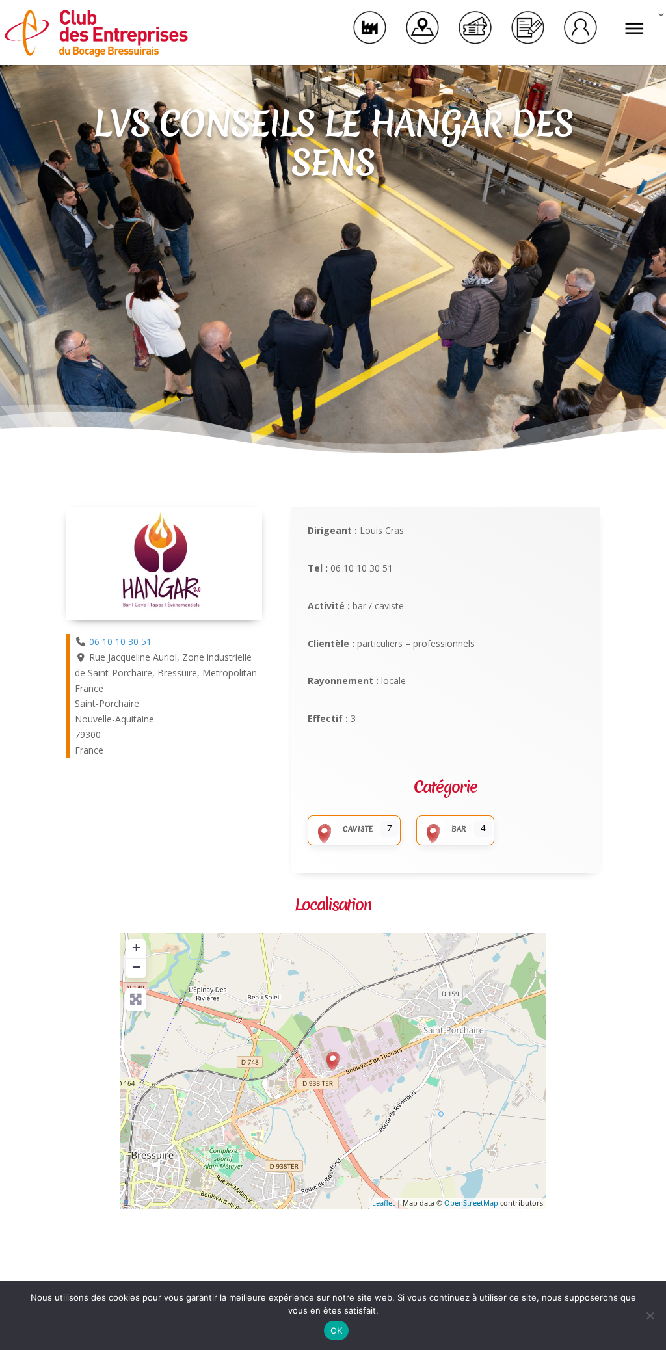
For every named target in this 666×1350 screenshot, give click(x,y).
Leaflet (383, 1203)
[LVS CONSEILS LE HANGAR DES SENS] (333, 1061)
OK (336, 1330)
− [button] (136, 967)
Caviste (358, 829)
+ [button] (136, 947)
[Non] (649, 1315)
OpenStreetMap (471, 1203)
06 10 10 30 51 (120, 641)
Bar (458, 829)
